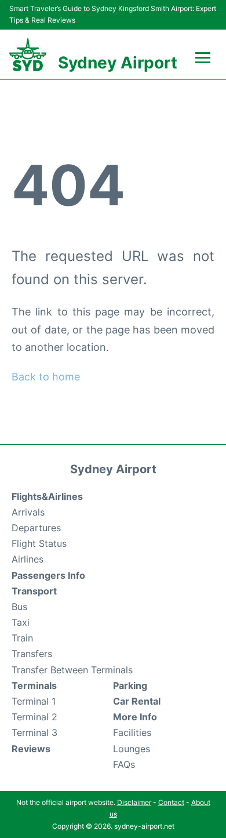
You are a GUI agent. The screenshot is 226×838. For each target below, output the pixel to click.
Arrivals (28, 512)
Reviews (31, 748)
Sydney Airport (117, 63)
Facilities (132, 732)
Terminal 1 (34, 701)
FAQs (124, 764)
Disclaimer (134, 802)
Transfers (32, 653)
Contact (171, 802)
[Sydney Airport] (27, 54)
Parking (130, 685)
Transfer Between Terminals (72, 670)
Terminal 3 (34, 732)
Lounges (131, 748)
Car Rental (137, 701)
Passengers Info (48, 575)
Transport (34, 591)
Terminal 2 (34, 717)
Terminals (34, 685)
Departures (36, 528)
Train (22, 638)
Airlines (27, 559)
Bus (19, 606)
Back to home (46, 377)
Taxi (21, 622)
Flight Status (39, 543)
